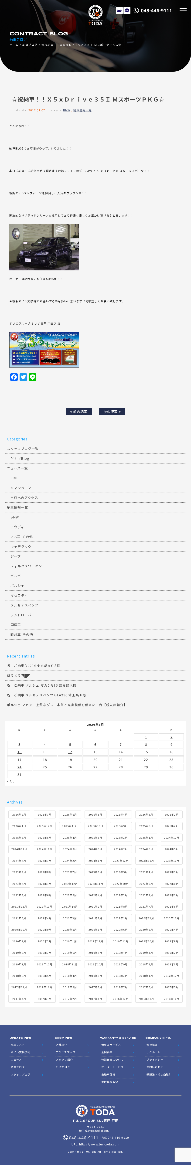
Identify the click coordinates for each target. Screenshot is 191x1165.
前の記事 (79, 411)
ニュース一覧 (17, 468)
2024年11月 (19, 849)
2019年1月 (19, 964)
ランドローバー (22, 615)
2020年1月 (70, 941)
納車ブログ (30, 45)
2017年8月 (95, 987)
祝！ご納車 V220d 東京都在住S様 (33, 665)
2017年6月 (146, 987)
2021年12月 (19, 906)
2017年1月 (95, 999)
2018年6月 (19, 976)
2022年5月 (70, 895)
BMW (66, 110)
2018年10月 (95, 964)
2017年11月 (19, 987)
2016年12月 (121, 999)
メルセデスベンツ (24, 605)
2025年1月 (146, 837)
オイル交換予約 (20, 1052)
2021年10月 (70, 906)
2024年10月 (44, 849)
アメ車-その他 (21, 536)
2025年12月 (44, 826)
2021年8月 (121, 906)
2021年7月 (146, 906)
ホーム (14, 45)
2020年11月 (171, 918)
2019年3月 (146, 952)
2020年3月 (19, 941)
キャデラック (20, 546)
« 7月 (11, 781)
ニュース (16, 1059)
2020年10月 (19, 929)
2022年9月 (146, 884)
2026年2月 (171, 814)
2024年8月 (95, 849)
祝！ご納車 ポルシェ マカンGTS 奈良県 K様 (41, 685)
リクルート (153, 1052)
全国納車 (107, 1052)
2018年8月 (146, 964)
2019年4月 (121, 952)
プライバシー (155, 1059)
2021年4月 (44, 918)
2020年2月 (44, 941)
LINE (126, 10)
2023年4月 (146, 872)
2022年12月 (70, 884)
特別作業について (112, 1059)
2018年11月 (70, 964)
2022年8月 (171, 884)
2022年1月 (171, 895)
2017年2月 (70, 999)
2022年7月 (19, 895)
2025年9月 (121, 826)
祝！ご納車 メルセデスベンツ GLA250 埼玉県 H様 (46, 695)
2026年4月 (121, 814)
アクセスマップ (65, 1052)
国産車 (15, 624)
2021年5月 (19, 918)
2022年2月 (146, 895)
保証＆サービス (111, 1044)
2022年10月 (121, 884)
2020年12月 (146, 918)
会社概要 (152, 1044)
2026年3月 (146, 814)
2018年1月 (146, 976)
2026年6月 (70, 814)
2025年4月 (70, 837)
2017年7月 (121, 987)
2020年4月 (171, 929)
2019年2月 (171, 952)
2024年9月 (70, 849)
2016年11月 (146, 999)
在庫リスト (119, 10)
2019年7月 (44, 952)
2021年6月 (171, 906)
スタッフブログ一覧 (22, 448)
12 (70, 751)
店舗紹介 (61, 1044)
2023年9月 (19, 872)
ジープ (15, 556)
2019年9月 (171, 941)
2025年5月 (44, 837)
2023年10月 (171, 860)
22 (146, 759)
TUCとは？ (63, 1067)
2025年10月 (95, 826)
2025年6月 (19, 837)
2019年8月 (19, 952)
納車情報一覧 (82, 110)
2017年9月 (70, 987)
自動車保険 (108, 1074)
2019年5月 (95, 952)
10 (19, 751)
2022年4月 (95, 895)
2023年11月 (146, 860)
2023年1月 (44, 884)
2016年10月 (171, 999)
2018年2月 (121, 976)
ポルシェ (17, 585)
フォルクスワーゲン (26, 566)
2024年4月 (19, 860)
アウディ (17, 527)
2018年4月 (70, 976)
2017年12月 (171, 976)
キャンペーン (20, 487)
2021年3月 (70, 918)
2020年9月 (44, 929)
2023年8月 (44, 872)
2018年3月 (95, 976)
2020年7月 (95, 929)
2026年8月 (19, 814)
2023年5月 (121, 872)
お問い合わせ (155, 1067)
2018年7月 (171, 964)
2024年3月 (44, 860)
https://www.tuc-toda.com (99, 1144)
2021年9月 (95, 906)
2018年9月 (121, 964)
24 (19, 767)
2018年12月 (44, 964)
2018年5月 (44, 976)
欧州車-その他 (21, 634)
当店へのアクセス (24, 497)
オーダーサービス (112, 1067)
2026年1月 (19, 826)
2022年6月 (44, 895)
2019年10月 (146, 941)
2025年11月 (70, 826)
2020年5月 (146, 929)
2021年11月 (44, 906)
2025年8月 (146, 826)
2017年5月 (171, 987)
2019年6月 (70, 952)
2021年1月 (121, 918)
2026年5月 (95, 814)
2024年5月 (171, 849)
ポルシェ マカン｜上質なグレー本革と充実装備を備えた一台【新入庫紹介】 (67, 704)
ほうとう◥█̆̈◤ (19, 675)
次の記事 (111, 411)
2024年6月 (146, 849)
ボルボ (15, 575)
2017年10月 (44, 987)
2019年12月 (95, 941)
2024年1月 (95, 860)
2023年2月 (19, 884)
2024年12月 (171, 837)
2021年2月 (95, 918)
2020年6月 (121, 929)
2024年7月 (121, 849)
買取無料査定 (109, 1082)
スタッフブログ (20, 1074)
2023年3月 (171, 872)
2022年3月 (121, 895)
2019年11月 (121, 941)
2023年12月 (121, 860)
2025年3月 (95, 837)
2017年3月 (44, 999)
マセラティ (19, 595)
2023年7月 (70, 872)
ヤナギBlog (19, 458)
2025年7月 (171, 826)
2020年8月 (70, 929)
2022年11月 (95, 884)
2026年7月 (44, 814)
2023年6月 (95, 872)
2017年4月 (19, 999)
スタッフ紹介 (64, 1059)
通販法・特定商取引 (159, 1074)
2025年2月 (121, 837)
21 (121, 759)
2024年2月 (70, 860)
